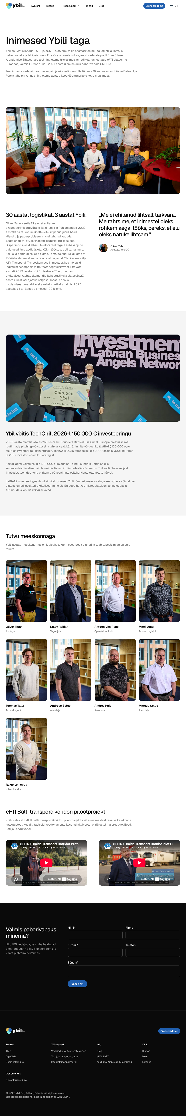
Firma (129, 927)
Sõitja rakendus (15, 1062)
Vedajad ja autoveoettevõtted (68, 1051)
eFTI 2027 (103, 1056)
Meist (145, 1056)
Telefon (131, 945)
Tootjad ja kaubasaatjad (65, 1056)
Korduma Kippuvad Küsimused (114, 1062)
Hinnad (88, 5)
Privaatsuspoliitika (16, 1080)
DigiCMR (11, 1056)
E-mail (79, 945)
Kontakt (146, 1062)
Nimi (78, 927)
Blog (101, 5)
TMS (8, 1051)
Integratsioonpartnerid (63, 1062)
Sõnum (79, 962)
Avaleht (35, 5)
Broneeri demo (154, 5)
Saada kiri (77, 983)
